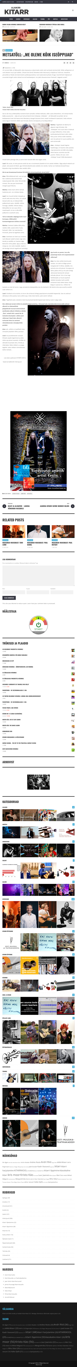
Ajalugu (35, 19)
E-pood (41, 2)
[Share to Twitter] (67, 63)
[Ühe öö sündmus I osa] (66, 815)
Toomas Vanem (6, 1182)
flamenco (11, 1166)
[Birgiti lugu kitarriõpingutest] (11, 1032)
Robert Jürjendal (62, 1179)
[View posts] (3, 50)
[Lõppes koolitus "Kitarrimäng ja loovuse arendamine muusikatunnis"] (48, 1006)
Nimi (3, 589)
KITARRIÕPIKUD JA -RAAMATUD (35, 1171)
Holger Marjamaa (18, 1167)
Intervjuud (26, 19)
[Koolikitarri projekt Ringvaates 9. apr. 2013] (29, 870)
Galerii (4, 882)
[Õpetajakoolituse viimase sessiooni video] (66, 1006)
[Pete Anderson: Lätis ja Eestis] (11, 815)
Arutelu (55, 19)
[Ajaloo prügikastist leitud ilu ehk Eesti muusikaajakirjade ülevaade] (48, 815)
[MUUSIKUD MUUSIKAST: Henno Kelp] (66, 914)
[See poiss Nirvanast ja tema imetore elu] (11, 850)
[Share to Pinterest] (73, 63)
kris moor (14, 1175)
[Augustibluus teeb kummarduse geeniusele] (29, 1101)
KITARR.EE (7, 63)
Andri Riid (23, 493)
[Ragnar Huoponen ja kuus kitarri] (29, 986)
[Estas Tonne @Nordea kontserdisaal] (48, 890)
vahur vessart (29, 1182)
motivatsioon (11, 1179)
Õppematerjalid (7, 1047)
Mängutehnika (20, 1179)
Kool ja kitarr (6, 995)
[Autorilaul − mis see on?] (48, 1056)
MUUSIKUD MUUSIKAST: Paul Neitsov (62, 543)
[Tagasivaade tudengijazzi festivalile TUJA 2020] (48, 1101)
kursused (36, 1175)
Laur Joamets (43, 1175)
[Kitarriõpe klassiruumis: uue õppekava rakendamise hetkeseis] (11, 870)
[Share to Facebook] (64, 63)
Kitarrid (4, 978)
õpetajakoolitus (53, 1182)
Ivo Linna (26, 1166)
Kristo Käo (7, 27)
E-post (28, 589)
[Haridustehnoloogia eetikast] (48, 942)
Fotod (11, 19)
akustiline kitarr (16, 1162)
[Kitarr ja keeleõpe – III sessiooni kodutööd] (48, 870)
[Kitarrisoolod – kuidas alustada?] (48, 1032)
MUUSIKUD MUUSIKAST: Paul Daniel (37, 543)
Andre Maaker (25, 1162)
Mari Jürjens (53, 1175)
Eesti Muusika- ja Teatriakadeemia (15, 1278)
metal (65, 1175)
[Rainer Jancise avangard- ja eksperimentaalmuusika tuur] (11, 1101)
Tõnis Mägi (14, 1182)
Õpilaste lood (6, 1018)
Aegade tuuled (15, 493)
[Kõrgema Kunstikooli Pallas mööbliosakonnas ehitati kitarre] (11, 986)
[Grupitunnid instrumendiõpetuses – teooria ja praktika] (66, 942)
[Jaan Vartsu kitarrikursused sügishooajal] (29, 965)
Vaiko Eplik (38, 1182)
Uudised (18, 19)
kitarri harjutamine (47, 1332)
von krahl (45, 1182)
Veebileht (53, 589)
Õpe (49, 19)
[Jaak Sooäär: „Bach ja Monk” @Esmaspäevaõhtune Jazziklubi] (29, 890)
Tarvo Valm (69, 1179)
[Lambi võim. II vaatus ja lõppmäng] (29, 1078)
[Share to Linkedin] (70, 63)
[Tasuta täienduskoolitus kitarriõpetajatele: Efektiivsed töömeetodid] (11, 942)
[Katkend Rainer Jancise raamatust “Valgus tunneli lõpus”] (29, 815)
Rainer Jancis (30, 1179)
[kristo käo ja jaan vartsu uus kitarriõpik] (11, 965)
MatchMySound (20, 2)
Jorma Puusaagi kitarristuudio (14, 1284)
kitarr (58, 1166)
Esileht (4, 860)
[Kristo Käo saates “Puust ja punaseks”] (66, 832)
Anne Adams (44, 27)
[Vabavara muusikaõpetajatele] (29, 1006)
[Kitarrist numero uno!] (48, 850)
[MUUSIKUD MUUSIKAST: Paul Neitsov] (48, 914)
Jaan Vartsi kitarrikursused (13, 1281)
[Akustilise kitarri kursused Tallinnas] (66, 965)
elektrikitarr (62, 1162)
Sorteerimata (6, 1067)
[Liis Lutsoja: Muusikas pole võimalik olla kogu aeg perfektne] (66, 890)
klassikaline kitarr (55, 1337)
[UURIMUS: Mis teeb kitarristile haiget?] (48, 832)
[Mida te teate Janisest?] (66, 850)
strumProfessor (29, 2)
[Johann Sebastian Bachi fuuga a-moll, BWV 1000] (66, 1056)
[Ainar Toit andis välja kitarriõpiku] (29, 942)
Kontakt (36, 2)
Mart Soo (60, 1175)
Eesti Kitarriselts (10, 1275)
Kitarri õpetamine (7, 931)
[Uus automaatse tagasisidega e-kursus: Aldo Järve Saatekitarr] (48, 965)
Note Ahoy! (8, 1291)
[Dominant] (29, 1056)
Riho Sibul (53, 1179)
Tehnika (42, 19)
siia (59, 1313)
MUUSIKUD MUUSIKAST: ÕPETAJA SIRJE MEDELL (51, 24)
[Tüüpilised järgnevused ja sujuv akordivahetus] (11, 1056)
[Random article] (68, 2)
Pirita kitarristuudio (11, 1294)
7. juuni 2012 (13, 63)
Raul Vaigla (46, 1179)
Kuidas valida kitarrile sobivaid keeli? (14, 24)
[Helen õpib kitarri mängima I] (66, 1032)
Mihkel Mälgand (18, 1346)
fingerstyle (5, 1167)
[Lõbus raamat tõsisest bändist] (29, 850)
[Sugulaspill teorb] (11, 1078)
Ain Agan (5, 1162)
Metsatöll (29, 493)
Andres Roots (35, 1162)
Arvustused (64, 19)
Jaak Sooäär (33, 1167)
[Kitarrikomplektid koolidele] (66, 870)
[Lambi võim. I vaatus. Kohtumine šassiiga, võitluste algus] (48, 1078)
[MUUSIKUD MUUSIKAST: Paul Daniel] (29, 914)
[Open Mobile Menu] (73, 10)
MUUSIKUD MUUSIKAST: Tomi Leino (12, 543)
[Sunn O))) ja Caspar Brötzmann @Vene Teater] (11, 890)
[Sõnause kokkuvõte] (29, 832)
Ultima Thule (20, 1182)
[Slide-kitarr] (66, 986)
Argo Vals (54, 1162)
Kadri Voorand (43, 1166)
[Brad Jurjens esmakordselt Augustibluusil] (11, 1133)
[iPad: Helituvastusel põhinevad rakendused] (66, 1078)
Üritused (5, 1086)
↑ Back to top (38, 1364)
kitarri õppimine (52, 1170)
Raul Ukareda (39, 1179)
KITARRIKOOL (20, 1170)
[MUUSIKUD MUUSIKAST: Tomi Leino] (11, 914)
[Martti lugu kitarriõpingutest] (29, 1032)
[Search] (73, 2)
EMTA (69, 1162)
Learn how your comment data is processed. (41, 603)
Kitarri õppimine (7, 954)
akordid (10, 1162)
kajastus (52, 1166)
